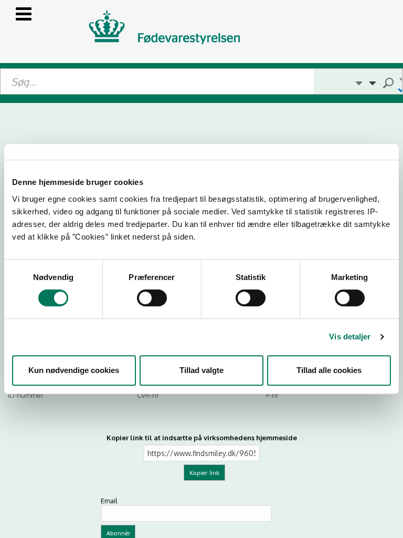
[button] (358, 81)
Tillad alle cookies (329, 370)
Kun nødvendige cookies (73, 370)
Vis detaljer (349, 336)
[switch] (152, 297)
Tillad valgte (201, 370)
